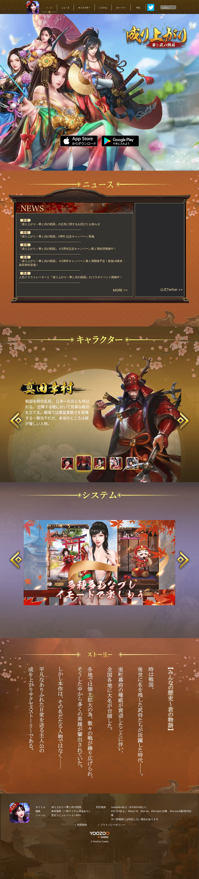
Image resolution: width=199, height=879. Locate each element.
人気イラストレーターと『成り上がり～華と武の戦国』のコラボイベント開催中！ (71, 277)
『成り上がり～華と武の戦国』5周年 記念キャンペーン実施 (56, 236)
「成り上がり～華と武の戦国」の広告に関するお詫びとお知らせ (59, 224)
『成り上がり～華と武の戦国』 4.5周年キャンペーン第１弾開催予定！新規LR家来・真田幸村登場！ (72, 262)
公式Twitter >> (171, 289)
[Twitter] (150, 7)
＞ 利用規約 (80, 824)
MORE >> (120, 290)
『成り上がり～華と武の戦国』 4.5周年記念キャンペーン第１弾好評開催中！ (67, 248)
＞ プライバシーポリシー (111, 824)
